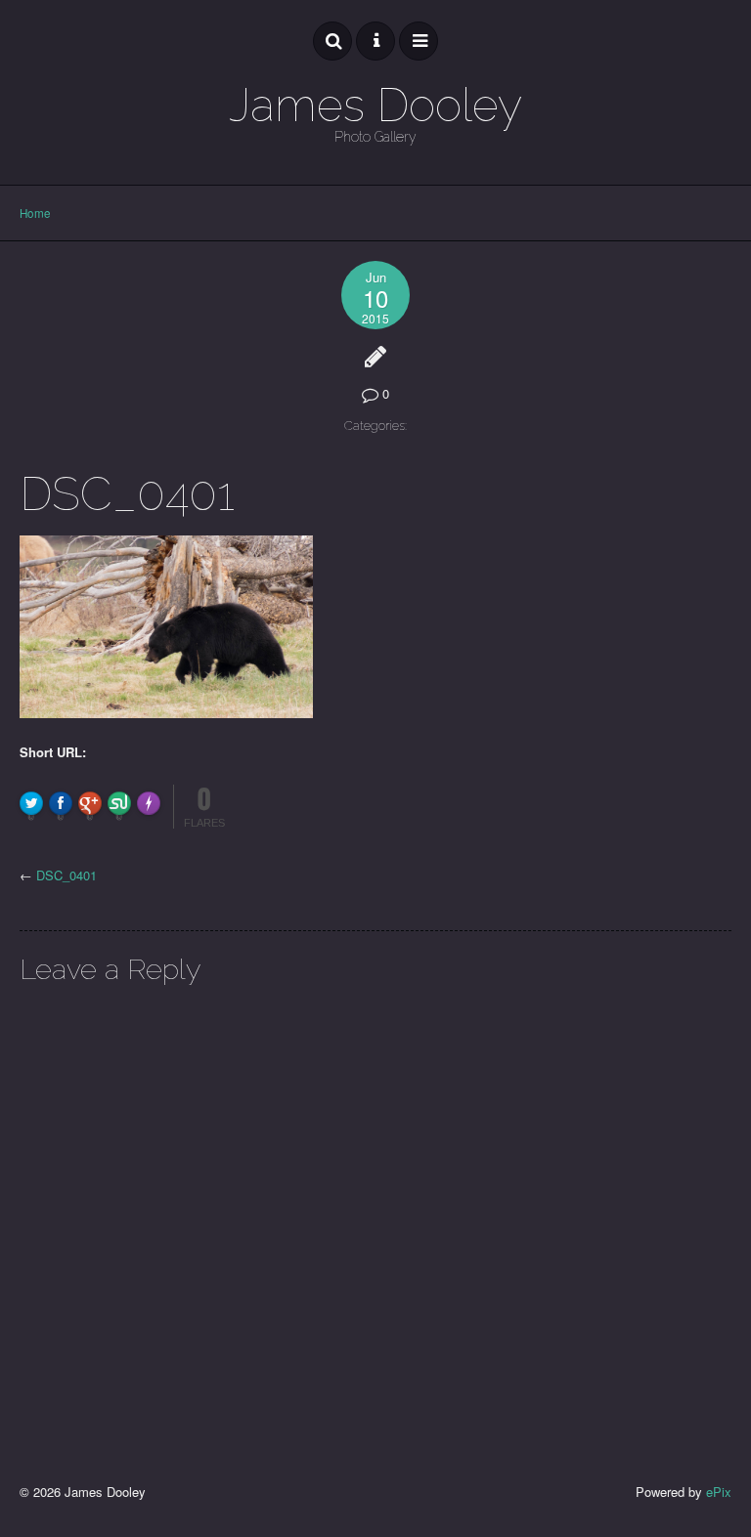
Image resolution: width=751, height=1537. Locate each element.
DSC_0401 (66, 875)
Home (35, 213)
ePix (718, 1491)
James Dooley (375, 105)
